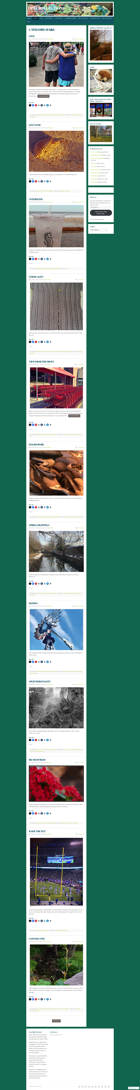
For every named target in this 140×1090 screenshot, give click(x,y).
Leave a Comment (79, 39)
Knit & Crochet (43, 351)
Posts (28, 21)
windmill (34, 673)
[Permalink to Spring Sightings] (56, 551)
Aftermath (35, 199)
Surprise (81, 517)
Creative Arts (58, 18)
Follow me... (93, 197)
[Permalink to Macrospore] (56, 473)
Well (31, 673)
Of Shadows (94, 179)
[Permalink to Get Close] (56, 151)
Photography (48, 18)
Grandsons (32, 116)
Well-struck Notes (83, 18)
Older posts (56, 1021)
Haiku (41, 115)
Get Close (35, 124)
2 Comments (80, 364)
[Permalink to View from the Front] (56, 387)
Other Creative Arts (53, 351)
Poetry (35, 18)
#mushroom (68, 517)
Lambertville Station (68, 593)
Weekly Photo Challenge (53, 268)
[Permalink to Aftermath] (56, 226)
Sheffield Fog (94, 176)
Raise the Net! (37, 831)
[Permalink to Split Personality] (56, 707)
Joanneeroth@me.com (56, 1034)
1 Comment (81, 279)
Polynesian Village (95, 18)
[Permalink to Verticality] (56, 306)
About (41, 18)
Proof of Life (94, 152)
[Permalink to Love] (56, 64)
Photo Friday (47, 115)
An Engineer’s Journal (70, 18)
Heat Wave (94, 163)
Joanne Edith (50, 39)
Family (38, 115)
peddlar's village (71, 671)
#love (71, 115)
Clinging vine (36, 1010)
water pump (79, 671)
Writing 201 (47, 930)
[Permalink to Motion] (56, 629)
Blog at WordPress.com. (36, 1086)
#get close (62, 191)
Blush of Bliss (37, 759)
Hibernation (94, 182)
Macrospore (36, 444)
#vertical (80, 351)
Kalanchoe (64, 823)
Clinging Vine (37, 938)
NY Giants (64, 930)
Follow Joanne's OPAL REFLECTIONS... (101, 213)
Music (28, 18)
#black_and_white (68, 749)
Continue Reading (42, 96)
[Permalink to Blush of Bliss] (56, 784)
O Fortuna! (94, 166)
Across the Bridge (96, 173)
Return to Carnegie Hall (97, 158)
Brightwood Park (78, 749)
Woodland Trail (40, 751)
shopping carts (73, 434)
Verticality (36, 276)
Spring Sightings (39, 525)
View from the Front (41, 361)
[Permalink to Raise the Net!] (56, 872)
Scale (66, 268)
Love (31, 36)
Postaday (75, 823)
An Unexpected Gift (96, 155)
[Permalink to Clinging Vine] (56, 964)
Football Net (59, 930)
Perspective (66, 434)
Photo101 (42, 823)
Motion (33, 603)
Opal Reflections (46, 8)
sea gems (67, 191)
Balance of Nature (96, 169)
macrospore (75, 517)
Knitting (32, 353)
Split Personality (39, 681)
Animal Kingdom (78, 115)
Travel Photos (61, 115)
